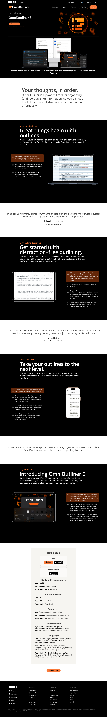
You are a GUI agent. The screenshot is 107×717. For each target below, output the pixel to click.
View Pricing (53, 670)
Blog (51, 693)
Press (71, 697)
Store (95, 2)
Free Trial (83, 7)
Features (73, 7)
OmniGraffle (32, 693)
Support (52, 690)
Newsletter (53, 697)
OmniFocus (32, 690)
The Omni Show (54, 695)
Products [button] (22, 2)
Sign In (89, 2)
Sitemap (52, 704)
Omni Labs (32, 702)
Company (71, 2)
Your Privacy (74, 690)
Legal (71, 700)
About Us (73, 693)
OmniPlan (32, 697)
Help (80, 2)
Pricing (93, 7)
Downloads (32, 704)
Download (14, 24)
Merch (72, 702)
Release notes (44, 612)
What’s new (53, 702)
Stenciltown (53, 700)
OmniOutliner (33, 695)
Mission (72, 695)
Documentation (56, 612)
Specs (64, 7)
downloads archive (61, 631)
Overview (55, 7)
